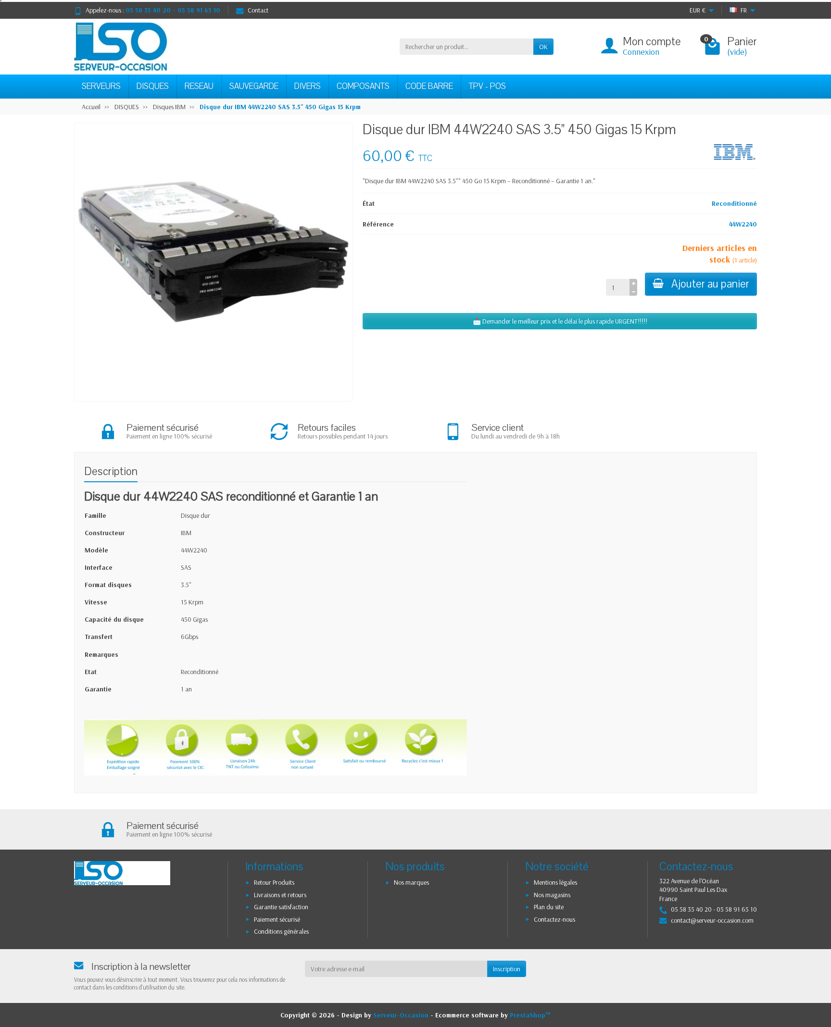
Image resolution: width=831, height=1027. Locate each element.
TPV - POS (487, 86)
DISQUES (153, 86)
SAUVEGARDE (253, 86)
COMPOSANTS (363, 86)
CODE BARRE (429, 86)
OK (543, 46)
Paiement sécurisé (277, 919)
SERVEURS (101, 86)
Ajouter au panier (710, 283)
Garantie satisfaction (281, 906)
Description (111, 471)
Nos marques (411, 882)
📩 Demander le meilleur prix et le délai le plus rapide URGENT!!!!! (560, 321)
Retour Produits (274, 882)
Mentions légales (555, 882)
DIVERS (307, 86)
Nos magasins (552, 894)
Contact (258, 10)
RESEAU (199, 86)
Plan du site (549, 906)
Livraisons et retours (280, 894)
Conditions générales (281, 931)
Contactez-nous (554, 919)
